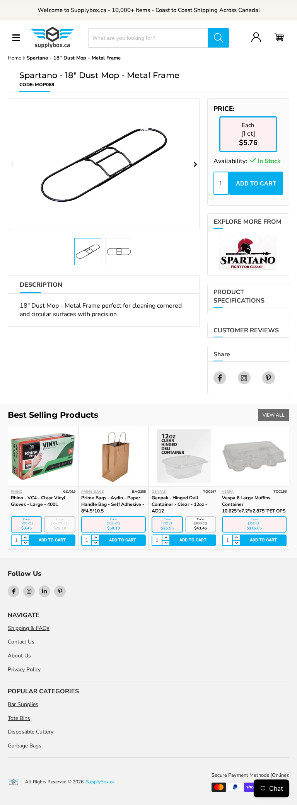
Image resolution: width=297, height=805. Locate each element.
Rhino (16, 491)
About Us (19, 655)
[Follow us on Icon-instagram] (29, 591)
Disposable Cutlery (30, 731)
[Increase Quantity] (25, 538)
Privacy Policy (24, 669)
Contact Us (21, 641)
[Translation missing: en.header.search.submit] (218, 38)
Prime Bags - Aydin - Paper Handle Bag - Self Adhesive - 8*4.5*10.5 (112, 504)
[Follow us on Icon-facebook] (13, 591)
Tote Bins (19, 718)
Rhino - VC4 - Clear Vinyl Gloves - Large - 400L (38, 501)
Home (14, 57)
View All (274, 415)
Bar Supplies (23, 704)
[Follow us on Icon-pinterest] (60, 591)
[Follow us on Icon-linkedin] (44, 591)
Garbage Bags (24, 745)
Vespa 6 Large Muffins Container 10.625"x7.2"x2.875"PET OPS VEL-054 (254, 508)
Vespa (228, 491)
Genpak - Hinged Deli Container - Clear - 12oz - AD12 (179, 504)
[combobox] (148, 38)
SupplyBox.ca (100, 782)
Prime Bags (92, 491)
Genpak (159, 491)
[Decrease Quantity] (25, 543)
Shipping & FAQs (29, 628)
